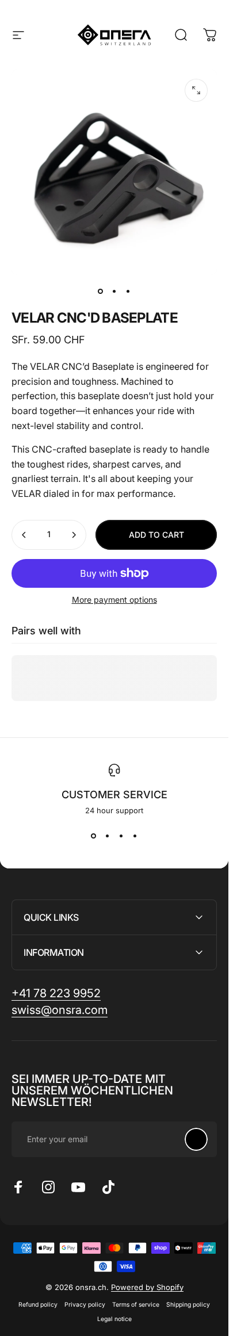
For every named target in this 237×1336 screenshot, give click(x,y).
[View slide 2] (107, 836)
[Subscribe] (196, 1139)
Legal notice (114, 1319)
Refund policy (38, 1304)
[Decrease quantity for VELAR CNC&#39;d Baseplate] (24, 534)
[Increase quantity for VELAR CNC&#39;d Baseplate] (74, 534)
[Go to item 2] (114, 291)
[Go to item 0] (101, 291)
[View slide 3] (121, 836)
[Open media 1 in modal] (196, 90)
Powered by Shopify (147, 1287)
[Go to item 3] (128, 291)
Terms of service (135, 1304)
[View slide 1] (94, 836)
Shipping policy (188, 1304)
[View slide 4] (135, 836)
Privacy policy (84, 1304)
